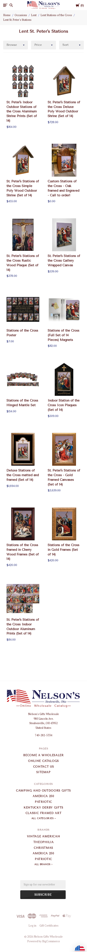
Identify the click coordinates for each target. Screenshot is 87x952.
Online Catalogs (43, 760)
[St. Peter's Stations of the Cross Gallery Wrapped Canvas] (64, 234)
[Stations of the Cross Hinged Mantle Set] (23, 379)
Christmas (43, 847)
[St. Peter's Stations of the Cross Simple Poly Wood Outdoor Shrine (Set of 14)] (23, 160)
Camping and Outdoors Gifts (43, 790)
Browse (12, 45)
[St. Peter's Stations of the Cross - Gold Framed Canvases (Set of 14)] (64, 449)
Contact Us (43, 766)
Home (7, 15)
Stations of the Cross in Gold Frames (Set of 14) (63, 549)
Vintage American (43, 836)
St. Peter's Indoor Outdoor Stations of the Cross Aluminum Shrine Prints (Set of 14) (22, 111)
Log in (32, 925)
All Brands (42, 864)
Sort (66, 45)
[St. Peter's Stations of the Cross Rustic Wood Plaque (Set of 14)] (23, 234)
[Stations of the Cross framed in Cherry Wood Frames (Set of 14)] (23, 523)
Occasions (21, 15)
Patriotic (43, 801)
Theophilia (43, 842)
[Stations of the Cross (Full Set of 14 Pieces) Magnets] (64, 309)
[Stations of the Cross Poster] (23, 309)
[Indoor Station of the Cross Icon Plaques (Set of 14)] (64, 379)
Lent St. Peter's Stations (17, 20)
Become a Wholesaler (43, 755)
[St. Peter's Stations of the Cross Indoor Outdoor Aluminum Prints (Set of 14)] (23, 598)
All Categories (43, 818)
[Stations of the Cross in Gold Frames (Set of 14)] (64, 523)
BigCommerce (51, 941)
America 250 (43, 796)
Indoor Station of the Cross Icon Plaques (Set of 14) (64, 405)
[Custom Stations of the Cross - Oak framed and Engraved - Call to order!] (64, 160)
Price (38, 45)
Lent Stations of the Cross (56, 15)
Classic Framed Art (44, 813)
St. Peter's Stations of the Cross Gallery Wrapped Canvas (64, 260)
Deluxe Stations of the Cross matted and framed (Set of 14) (23, 475)
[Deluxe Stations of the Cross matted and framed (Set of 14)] (23, 449)
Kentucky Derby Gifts (43, 807)
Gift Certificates (48, 925)
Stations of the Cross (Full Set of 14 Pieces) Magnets (63, 335)
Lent (34, 15)
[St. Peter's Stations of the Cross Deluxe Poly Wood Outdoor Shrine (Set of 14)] (64, 81)
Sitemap (43, 772)
